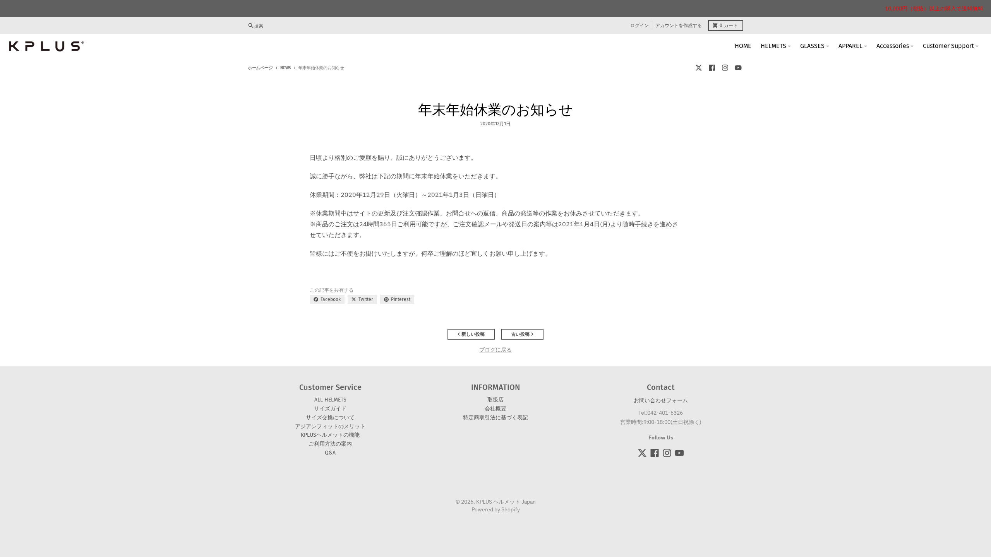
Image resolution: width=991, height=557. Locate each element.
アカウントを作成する (678, 25)
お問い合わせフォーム (661, 400)
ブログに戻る (495, 349)
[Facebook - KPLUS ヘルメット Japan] (712, 68)
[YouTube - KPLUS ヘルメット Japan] (738, 68)
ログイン (639, 25)
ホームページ (260, 67)
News (285, 67)
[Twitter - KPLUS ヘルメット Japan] (699, 68)
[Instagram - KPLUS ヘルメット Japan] (725, 68)
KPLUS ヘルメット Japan (506, 501)
